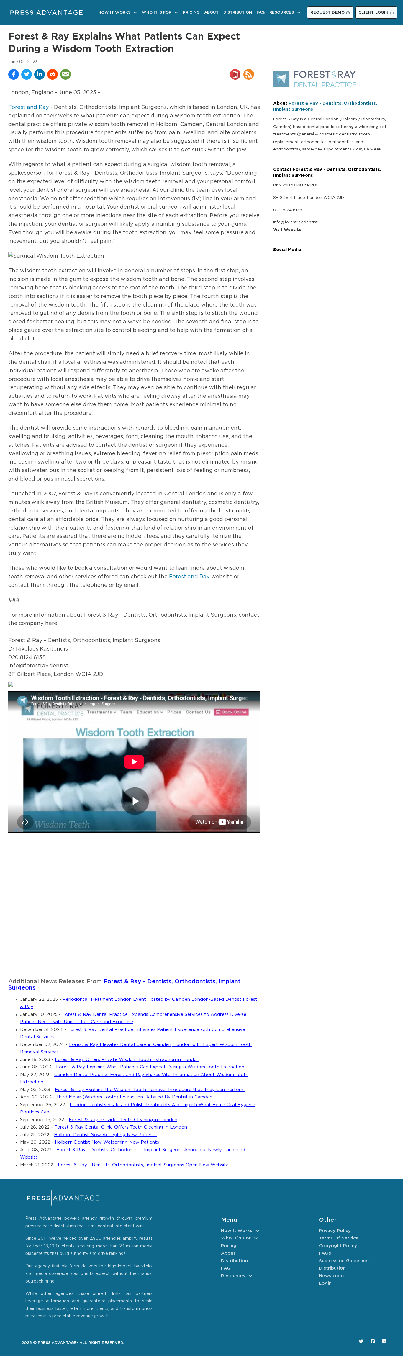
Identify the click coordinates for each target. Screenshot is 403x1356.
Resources (281, 12)
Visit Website (287, 230)
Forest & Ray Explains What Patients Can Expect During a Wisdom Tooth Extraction (150, 1067)
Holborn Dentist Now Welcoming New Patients (107, 1142)
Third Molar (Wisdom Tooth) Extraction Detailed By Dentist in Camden (134, 1097)
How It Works (114, 12)
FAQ (261, 12)
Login (325, 1283)
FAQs (325, 1253)
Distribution (237, 12)
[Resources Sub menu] (299, 12)
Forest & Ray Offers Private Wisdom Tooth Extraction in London (127, 1060)
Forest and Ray (28, 107)
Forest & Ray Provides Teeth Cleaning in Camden (123, 1120)
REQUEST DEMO (327, 12)
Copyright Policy (338, 1246)
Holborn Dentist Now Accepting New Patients (105, 1135)
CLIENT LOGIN (373, 12)
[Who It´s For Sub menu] (176, 12)
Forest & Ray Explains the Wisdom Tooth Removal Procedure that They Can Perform (150, 1090)
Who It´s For (156, 12)
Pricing (191, 12)
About (211, 12)
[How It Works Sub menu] (135, 12)
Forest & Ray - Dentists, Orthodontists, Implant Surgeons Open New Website (143, 1165)
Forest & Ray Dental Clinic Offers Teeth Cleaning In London (120, 1127)
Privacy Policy (335, 1231)
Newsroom (331, 1276)
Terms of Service (339, 1238)
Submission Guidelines (344, 1261)
